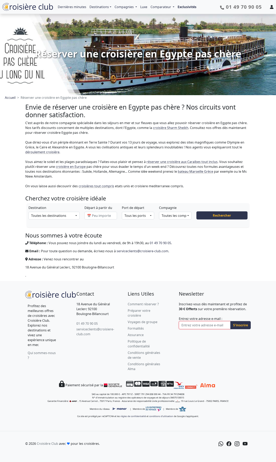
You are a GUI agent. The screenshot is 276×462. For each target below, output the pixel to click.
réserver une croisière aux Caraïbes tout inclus (182, 162)
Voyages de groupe (142, 322)
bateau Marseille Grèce (195, 171)
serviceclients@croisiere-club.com (142, 251)
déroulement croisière (42, 152)
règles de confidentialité (133, 416)
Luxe (143, 7)
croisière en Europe (71, 166)
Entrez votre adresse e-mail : (200, 318)
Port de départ (133, 207)
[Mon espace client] (272, 6)
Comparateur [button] (161, 7)
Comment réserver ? (143, 304)
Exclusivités (187, 7)
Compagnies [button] (125, 7)
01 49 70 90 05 (160, 243)
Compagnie (168, 207)
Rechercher (222, 215)
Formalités (136, 328)
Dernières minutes (72, 7)
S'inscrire (240, 325)
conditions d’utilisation (161, 416)
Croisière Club (47, 443)
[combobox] (54, 215)
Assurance (136, 335)
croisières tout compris (96, 186)
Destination (37, 207)
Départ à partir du (98, 207)
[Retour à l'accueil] (50, 294)
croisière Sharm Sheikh (170, 128)
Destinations (99, 7)
